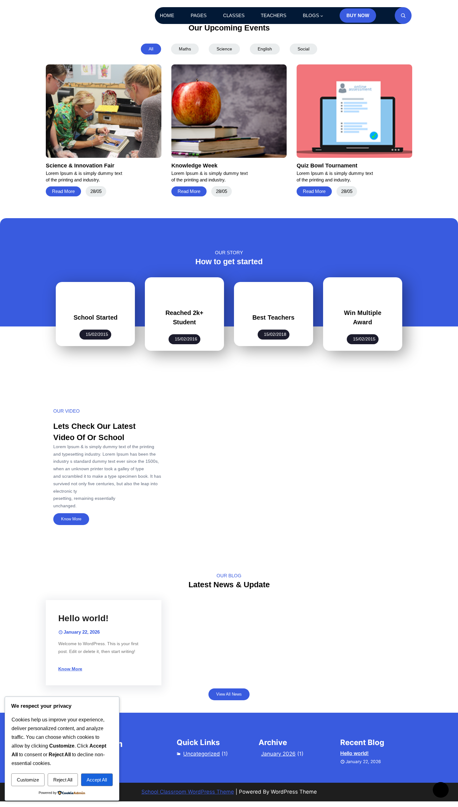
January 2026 (278, 754)
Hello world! (83, 618)
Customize (28, 779)
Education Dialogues (84, 15)
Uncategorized (201, 754)
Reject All (62, 779)
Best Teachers (273, 317)
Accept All (97, 779)
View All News (229, 694)
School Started (95, 317)
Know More (71, 519)
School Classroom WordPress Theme (187, 792)
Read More (63, 191)
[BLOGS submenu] (321, 15)
